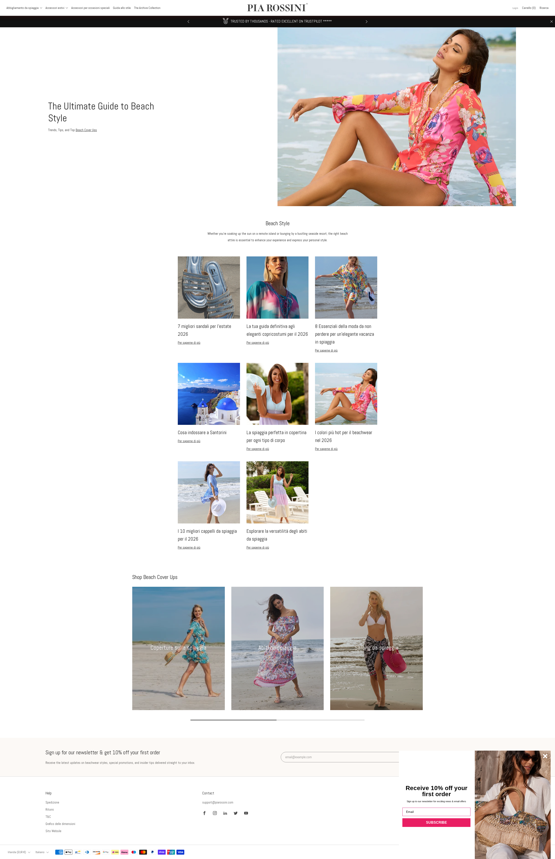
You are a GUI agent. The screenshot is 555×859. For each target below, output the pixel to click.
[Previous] (188, 21)
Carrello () (529, 8)
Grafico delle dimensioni (60, 824)
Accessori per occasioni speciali (90, 8)
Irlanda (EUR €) (17, 852)
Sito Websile (53, 831)
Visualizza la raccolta (178, 663)
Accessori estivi (55, 8)
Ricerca (544, 8)
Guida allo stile (122, 8)
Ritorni (50, 809)
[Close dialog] (545, 756)
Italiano (40, 852)
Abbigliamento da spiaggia (23, 8)
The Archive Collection (147, 8)
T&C (48, 817)
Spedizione (52, 802)
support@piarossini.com (217, 802)
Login (515, 8)
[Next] (366, 21)
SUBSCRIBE (436, 822)
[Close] (551, 21)
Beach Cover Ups (86, 130)
